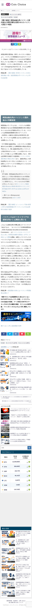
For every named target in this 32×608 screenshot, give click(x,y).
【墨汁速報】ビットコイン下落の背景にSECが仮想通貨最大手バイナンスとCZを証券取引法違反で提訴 (16, 207)
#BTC (10, 189)
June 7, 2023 (16, 197)
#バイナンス (24, 186)
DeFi (16, 17)
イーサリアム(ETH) (7, 17)
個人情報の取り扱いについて (16, 602)
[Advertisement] (16, 97)
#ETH (14, 189)
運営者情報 (9, 600)
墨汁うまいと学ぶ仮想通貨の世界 (11, 326)
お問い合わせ (22, 600)
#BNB (13, 186)
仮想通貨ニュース (5, 14)
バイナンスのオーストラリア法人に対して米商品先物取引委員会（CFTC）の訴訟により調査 (16, 235)
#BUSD (17, 186)
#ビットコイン (20, 184)
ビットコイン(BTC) (16, 14)
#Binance (8, 186)
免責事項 (15, 600)
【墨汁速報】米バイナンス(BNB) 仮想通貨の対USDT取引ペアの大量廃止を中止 (16, 402)
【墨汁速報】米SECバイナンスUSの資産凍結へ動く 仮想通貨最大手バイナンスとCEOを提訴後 (15, 75)
